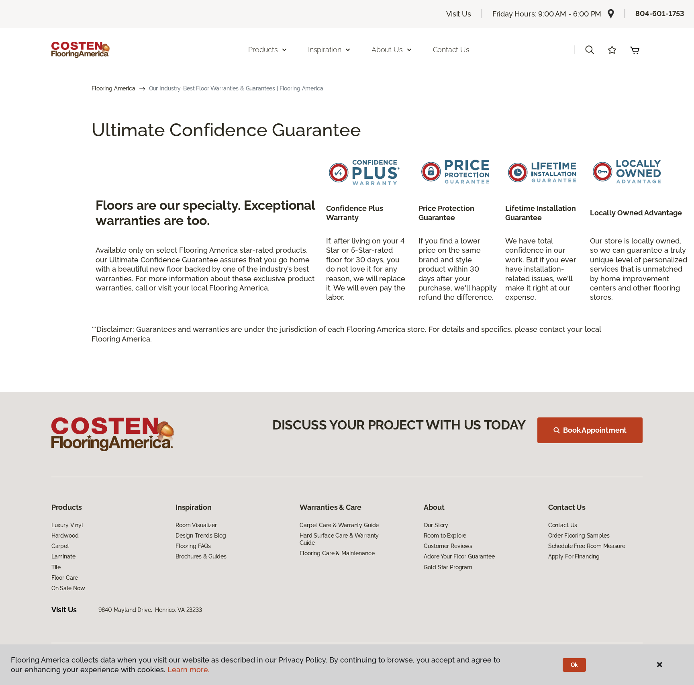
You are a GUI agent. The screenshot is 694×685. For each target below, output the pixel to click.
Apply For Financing (574, 556)
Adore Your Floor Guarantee (459, 556)
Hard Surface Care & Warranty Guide (339, 539)
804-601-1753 (659, 13)
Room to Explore (445, 535)
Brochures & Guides (201, 556)
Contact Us (451, 49)
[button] (590, 50)
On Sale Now (68, 588)
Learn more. (188, 669)
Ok (574, 665)
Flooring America (113, 88)
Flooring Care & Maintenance (337, 553)
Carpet (60, 546)
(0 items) (634, 50)
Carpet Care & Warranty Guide (339, 525)
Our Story (436, 525)
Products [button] (263, 49)
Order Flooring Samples (579, 535)
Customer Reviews (448, 546)
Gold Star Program (448, 567)
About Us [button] (387, 49)
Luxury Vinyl (67, 525)
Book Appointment (595, 430)
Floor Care (64, 578)
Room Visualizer (196, 525)
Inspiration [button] (324, 49)
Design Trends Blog (201, 535)
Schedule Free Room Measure (586, 546)
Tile (56, 567)
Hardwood (65, 535)
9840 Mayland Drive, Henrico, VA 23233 (150, 610)
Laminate (63, 556)
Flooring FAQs (193, 546)
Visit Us (458, 14)
